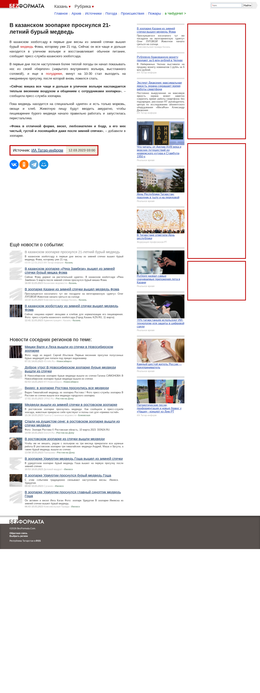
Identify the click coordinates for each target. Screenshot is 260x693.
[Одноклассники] (24, 164)
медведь (26, 46)
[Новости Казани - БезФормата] (23, 5)
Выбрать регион (19, 536)
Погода (111, 13)
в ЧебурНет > (175, 13)
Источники (93, 13)
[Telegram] (33, 164)
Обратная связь (18, 533)
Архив (76, 13)
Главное (61, 13)
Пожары (154, 13)
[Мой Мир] (43, 164)
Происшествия (132, 13)
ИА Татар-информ (47, 150)
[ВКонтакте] (14, 164)
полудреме (54, 73)
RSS (38, 541)
